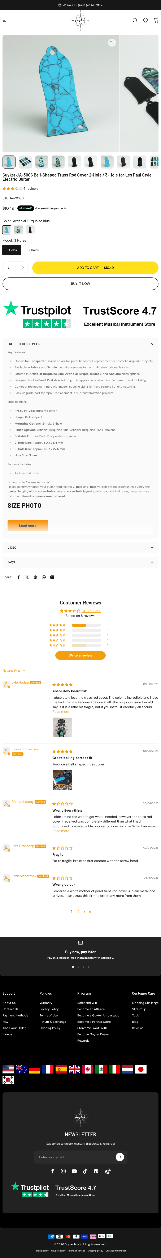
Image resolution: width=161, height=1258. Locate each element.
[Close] (149, 560)
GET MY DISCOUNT (118, 686)
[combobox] (96, 648)
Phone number (97, 638)
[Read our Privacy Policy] (146, 672)
